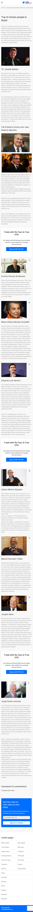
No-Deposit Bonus (6, 855)
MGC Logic (21, 847)
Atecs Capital (21, 843)
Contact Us (4, 864)
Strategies (4, 898)
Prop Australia (22, 868)
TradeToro (21, 851)
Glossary (3, 881)
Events (3, 873)
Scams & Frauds (5, 860)
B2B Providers (5, 843)
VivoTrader (21, 860)
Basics (3, 886)
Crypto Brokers (5, 851)
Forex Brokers (5, 847)
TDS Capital (21, 855)
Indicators (4, 894)
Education (4, 877)
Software (3, 890)
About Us (3, 868)
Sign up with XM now (16, 249)
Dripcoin (20, 864)
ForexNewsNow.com (7, 909)
